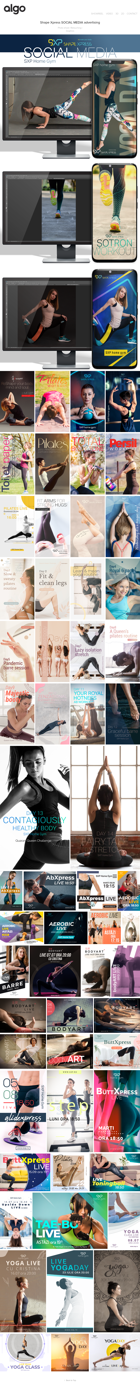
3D (117, 13)
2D (122, 13)
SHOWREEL (97, 13)
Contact (132, 13)
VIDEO (109, 13)
